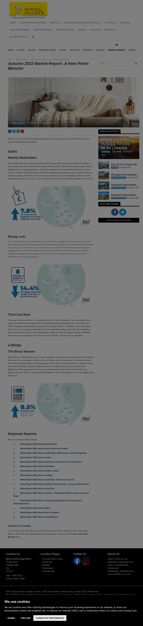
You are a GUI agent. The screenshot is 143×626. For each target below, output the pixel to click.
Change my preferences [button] (50, 618)
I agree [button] (11, 618)
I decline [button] (25, 618)
